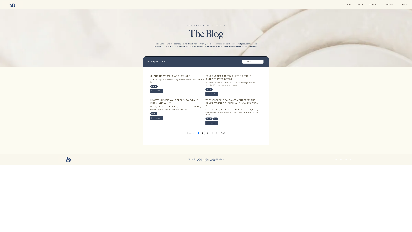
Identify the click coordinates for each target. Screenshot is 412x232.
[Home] (148, 61)
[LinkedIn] (345, 159)
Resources (374, 4)
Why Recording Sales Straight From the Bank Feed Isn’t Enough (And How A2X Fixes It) (231, 103)
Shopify (154, 61)
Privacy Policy (198, 159)
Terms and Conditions (213, 159)
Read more (155, 91)
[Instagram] (340, 159)
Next (223, 133)
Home (349, 4)
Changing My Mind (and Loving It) (170, 76)
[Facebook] (335, 159)
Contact (403, 4)
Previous (190, 133)
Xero (163, 61)
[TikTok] (350, 159)
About (360, 4)
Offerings (389, 4)
